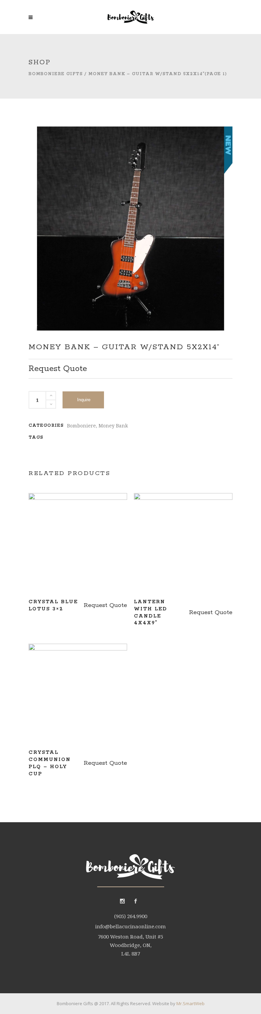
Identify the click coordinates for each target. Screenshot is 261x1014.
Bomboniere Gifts (56, 74)
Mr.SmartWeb (190, 1003)
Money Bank (113, 425)
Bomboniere (81, 425)
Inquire (83, 399)
